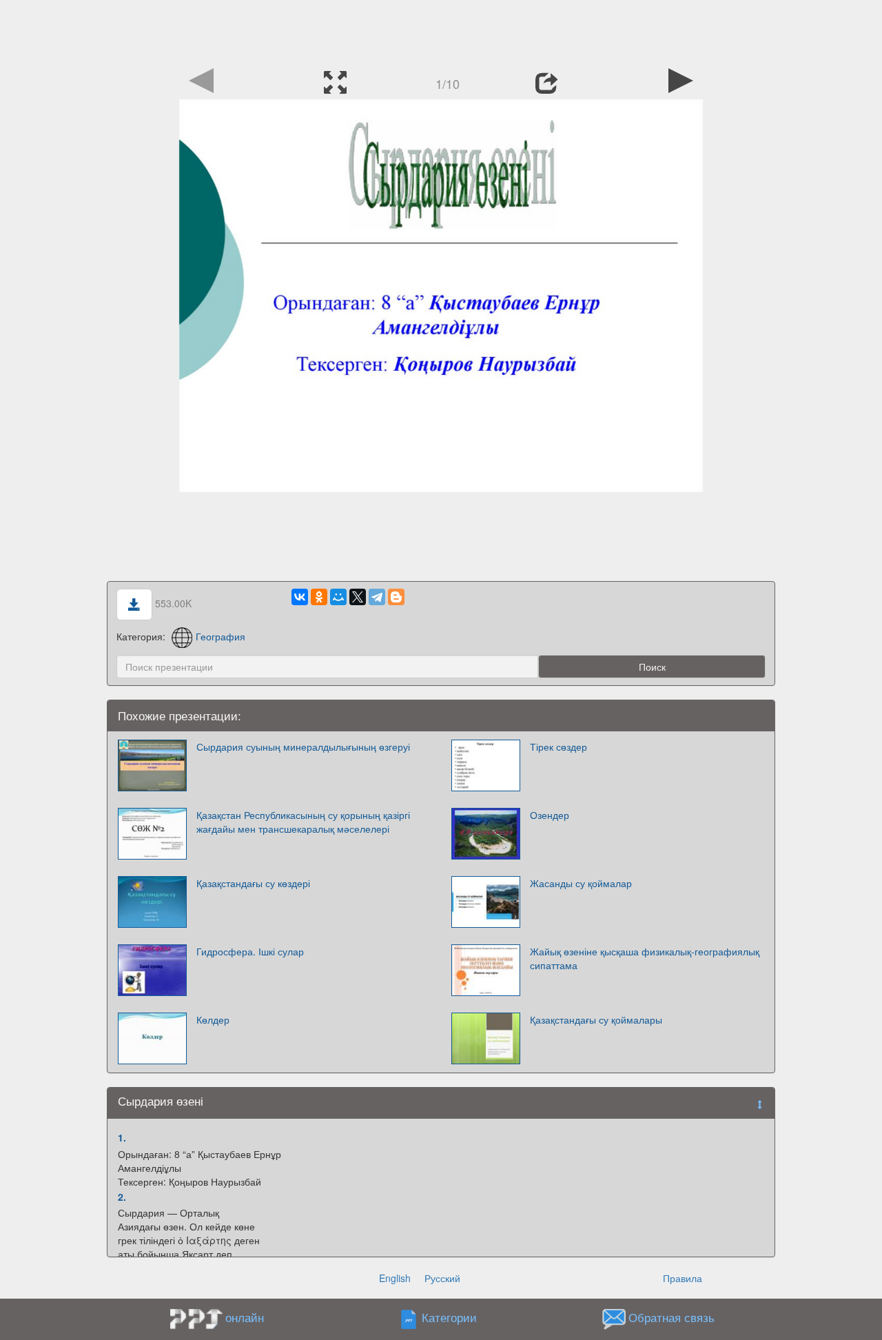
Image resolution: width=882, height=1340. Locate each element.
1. (122, 1137)
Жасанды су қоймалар (581, 883)
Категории (449, 1318)
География (220, 636)
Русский (442, 1278)
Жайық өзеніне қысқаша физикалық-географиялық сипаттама (644, 958)
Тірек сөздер (558, 746)
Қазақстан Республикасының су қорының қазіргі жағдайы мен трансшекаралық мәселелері (303, 821)
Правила (682, 1278)
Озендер (549, 815)
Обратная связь (671, 1318)
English (395, 1278)
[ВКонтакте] (299, 597)
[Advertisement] (441, 31)
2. (122, 1197)
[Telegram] (377, 597)
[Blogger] (396, 597)
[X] (357, 597)
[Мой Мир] (338, 597)
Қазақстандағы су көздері (253, 883)
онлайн (244, 1317)
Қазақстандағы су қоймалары (596, 1019)
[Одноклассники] (319, 597)
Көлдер (212, 1019)
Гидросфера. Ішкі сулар (250, 951)
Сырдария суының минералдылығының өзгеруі (303, 746)
